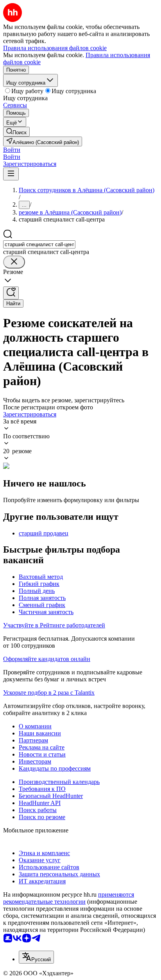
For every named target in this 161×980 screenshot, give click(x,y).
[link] (16, 132)
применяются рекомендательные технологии (68, 898)
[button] (11, 149)
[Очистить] (14, 262)
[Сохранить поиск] (11, 292)
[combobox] (39, 244)
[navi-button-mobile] (11, 174)
